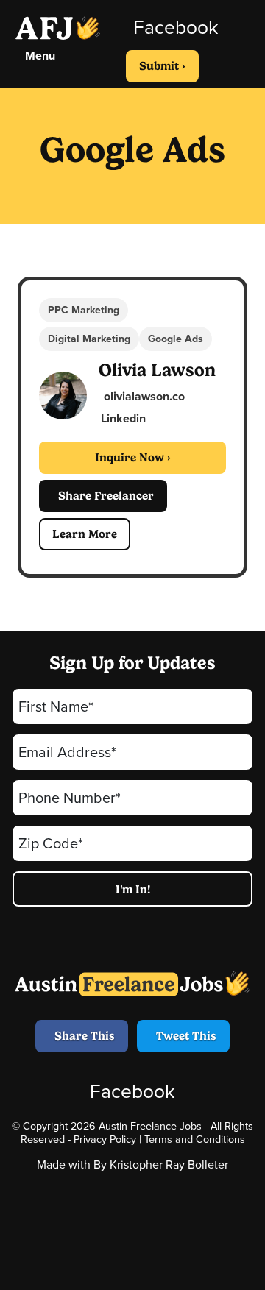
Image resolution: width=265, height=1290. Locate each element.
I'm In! (133, 889)
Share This (82, 1036)
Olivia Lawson (157, 369)
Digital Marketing (89, 339)
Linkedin (123, 418)
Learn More (84, 534)
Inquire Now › (133, 457)
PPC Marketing (83, 310)
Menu (37, 55)
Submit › (162, 66)
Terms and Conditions (194, 1139)
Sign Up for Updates (132, 662)
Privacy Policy (105, 1139)
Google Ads (175, 339)
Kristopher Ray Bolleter (169, 1164)
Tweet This (183, 1036)
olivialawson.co (143, 396)
